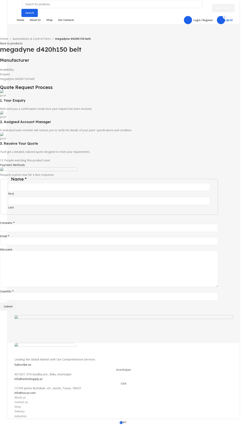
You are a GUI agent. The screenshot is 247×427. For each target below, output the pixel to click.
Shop (17, 406)
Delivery (19, 411)
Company (7, 222)
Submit (8, 306)
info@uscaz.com (25, 393)
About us (20, 397)
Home (4, 39)
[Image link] (45, 350)
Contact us (21, 402)
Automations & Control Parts (32, 39)
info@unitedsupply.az (28, 379)
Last (11, 207)
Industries (20, 416)
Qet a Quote (223, 8)
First (11, 193)
